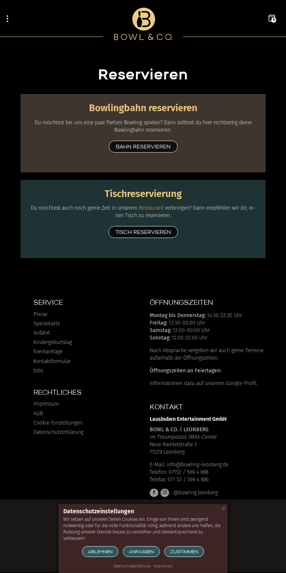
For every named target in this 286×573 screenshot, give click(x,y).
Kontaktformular (52, 361)
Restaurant (151, 208)
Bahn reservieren (143, 147)
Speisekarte (47, 323)
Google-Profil (241, 383)
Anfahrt (42, 333)
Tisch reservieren (143, 232)
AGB (38, 413)
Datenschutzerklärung (58, 432)
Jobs (38, 370)
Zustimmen (184, 552)
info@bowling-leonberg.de (197, 464)
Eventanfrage (48, 351)
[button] (272, 18)
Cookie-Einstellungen (58, 423)
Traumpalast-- (187, 437)
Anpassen (141, 552)
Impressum (46, 404)
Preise (40, 314)
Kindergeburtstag (53, 342)
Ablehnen (100, 552)
